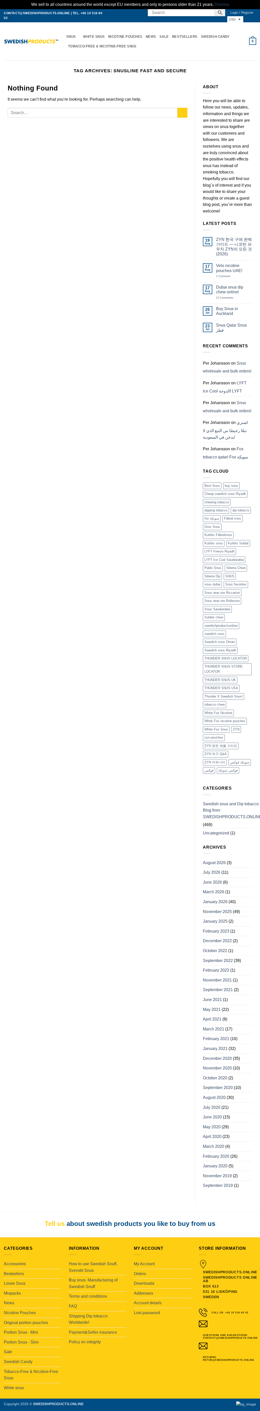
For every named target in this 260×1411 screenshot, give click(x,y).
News (151, 37)
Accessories (15, 1264)
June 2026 (212, 882)
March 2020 (213, 1146)
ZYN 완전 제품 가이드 (220, 746)
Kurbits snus (213, 543)
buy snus (231, 486)
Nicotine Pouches (125, 37)
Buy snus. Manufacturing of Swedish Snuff (93, 1283)
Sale (164, 37)
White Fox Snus (216, 729)
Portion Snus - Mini (21, 1332)
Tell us (55, 1223)
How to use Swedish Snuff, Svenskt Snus (93, 1267)
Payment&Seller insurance (93, 1332)
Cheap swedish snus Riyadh (225, 494)
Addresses (143, 1293)
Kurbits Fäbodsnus (218, 535)
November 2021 (217, 980)
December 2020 (217, 1058)
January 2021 (215, 1048)
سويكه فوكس (239, 762)
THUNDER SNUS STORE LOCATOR (223, 669)
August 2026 (214, 863)
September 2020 (218, 1087)
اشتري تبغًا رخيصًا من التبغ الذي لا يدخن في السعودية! (225, 429)
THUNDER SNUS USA (221, 688)
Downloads (144, 1283)
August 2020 (214, 1097)
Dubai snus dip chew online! (229, 289)
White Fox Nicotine (218, 713)
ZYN (236, 729)
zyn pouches (213, 737)
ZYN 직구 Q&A (215, 754)
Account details (147, 1303)
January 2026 (215, 902)
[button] (241, 12)
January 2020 (215, 1166)
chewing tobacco (216, 502)
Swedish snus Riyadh (220, 650)
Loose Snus (14, 1283)
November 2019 (217, 1176)
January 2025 (215, 921)
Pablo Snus (212, 568)
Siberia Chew (236, 568)
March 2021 (213, 1029)
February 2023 (216, 931)
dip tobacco (240, 510)
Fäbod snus (232, 518)
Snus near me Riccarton (222, 593)
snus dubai (212, 584)
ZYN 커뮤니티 (214, 762)
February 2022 (216, 970)
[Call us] (141, 12)
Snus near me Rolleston (222, 601)
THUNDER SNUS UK (220, 680)
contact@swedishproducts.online (37, 13)
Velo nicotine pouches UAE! (229, 268)
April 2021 (212, 1019)
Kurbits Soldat (238, 543)
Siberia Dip (212, 576)
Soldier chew (213, 617)
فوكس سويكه (228, 770)
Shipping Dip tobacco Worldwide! (88, 1319)
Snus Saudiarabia (217, 609)
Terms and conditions (88, 1296)
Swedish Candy (215, 37)
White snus (94, 37)
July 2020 (211, 1107)
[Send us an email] (136, 12)
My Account (144, 1264)
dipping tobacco (216, 510)
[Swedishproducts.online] (31, 41)
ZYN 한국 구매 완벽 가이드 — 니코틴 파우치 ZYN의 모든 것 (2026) (234, 246)
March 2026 (213, 892)
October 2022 (215, 951)
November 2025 (217, 911)
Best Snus (212, 486)
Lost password (147, 1313)
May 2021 (212, 1009)
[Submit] (182, 113)
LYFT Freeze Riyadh (219, 551)
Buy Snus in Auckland (227, 311)
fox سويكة (211, 518)
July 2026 (211, 872)
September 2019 (218, 1185)
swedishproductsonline (221, 626)
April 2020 (212, 1136)
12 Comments (228, 297)
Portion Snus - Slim (21, 1342)
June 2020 (212, 1117)
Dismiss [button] (222, 4)
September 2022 (218, 960)
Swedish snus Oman (219, 642)
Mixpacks (12, 1293)
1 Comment (228, 276)
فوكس (209, 770)
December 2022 (217, 941)
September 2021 (218, 990)
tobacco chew (214, 704)
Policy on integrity (85, 1342)
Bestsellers (184, 37)
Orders (140, 1274)
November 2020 (217, 1068)
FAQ (73, 1306)
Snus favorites (236, 584)
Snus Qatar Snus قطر (231, 327)
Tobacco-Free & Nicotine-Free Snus (102, 46)
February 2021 (216, 1039)
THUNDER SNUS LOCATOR (225, 658)
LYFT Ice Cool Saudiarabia (224, 560)
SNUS (229, 576)
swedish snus (214, 634)
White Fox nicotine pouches (224, 721)
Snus (71, 37)
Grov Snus (212, 527)
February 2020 (216, 1156)
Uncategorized (216, 833)
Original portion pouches (26, 1322)
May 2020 (212, 1127)
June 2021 (212, 999)
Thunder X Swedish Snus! (223, 696)
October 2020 (215, 1078)
